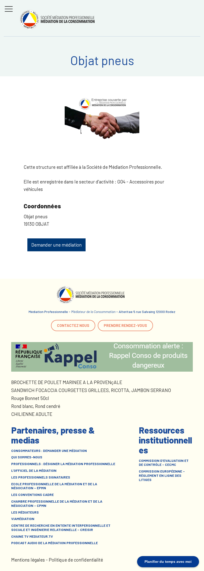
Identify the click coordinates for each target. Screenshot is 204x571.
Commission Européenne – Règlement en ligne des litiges (162, 475)
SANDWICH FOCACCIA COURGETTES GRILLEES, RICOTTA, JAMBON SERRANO (91, 390)
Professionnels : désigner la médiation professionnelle (63, 464)
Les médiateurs (25, 512)
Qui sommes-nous (26, 457)
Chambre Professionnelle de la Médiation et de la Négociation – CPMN (56, 503)
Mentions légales (28, 560)
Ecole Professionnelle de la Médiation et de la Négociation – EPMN (54, 486)
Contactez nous (73, 325)
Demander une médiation (56, 245)
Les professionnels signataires (40, 477)
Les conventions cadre (32, 495)
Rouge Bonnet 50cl (30, 398)
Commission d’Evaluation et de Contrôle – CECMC (164, 463)
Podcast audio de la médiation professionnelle (54, 543)
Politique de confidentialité (76, 560)
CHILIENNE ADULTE (31, 414)
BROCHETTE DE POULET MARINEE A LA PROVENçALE (66, 382)
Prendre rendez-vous (125, 325)
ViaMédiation (22, 519)
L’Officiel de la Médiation (33, 471)
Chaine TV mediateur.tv (32, 536)
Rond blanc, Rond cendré (35, 406)
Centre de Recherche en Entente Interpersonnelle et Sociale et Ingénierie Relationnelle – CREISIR (60, 528)
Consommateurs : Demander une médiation (49, 451)
